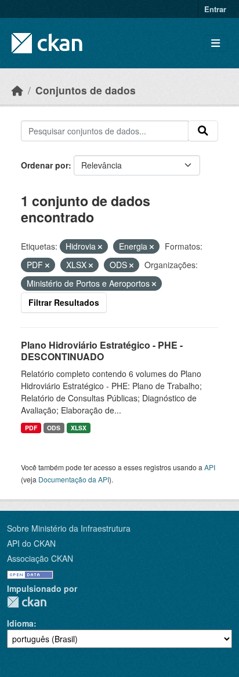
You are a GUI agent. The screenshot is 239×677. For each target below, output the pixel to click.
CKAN (26, 602)
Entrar (215, 8)
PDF (31, 427)
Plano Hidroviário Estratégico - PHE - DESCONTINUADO (102, 351)
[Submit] (203, 130)
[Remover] (100, 246)
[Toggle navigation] (215, 43)
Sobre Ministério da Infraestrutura (69, 528)
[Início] (17, 90)
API (209, 467)
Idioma (20, 623)
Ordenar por (44, 165)
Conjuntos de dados (85, 90)
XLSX (78, 427)
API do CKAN (31, 543)
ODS (53, 427)
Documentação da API (73, 479)
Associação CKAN (40, 558)
